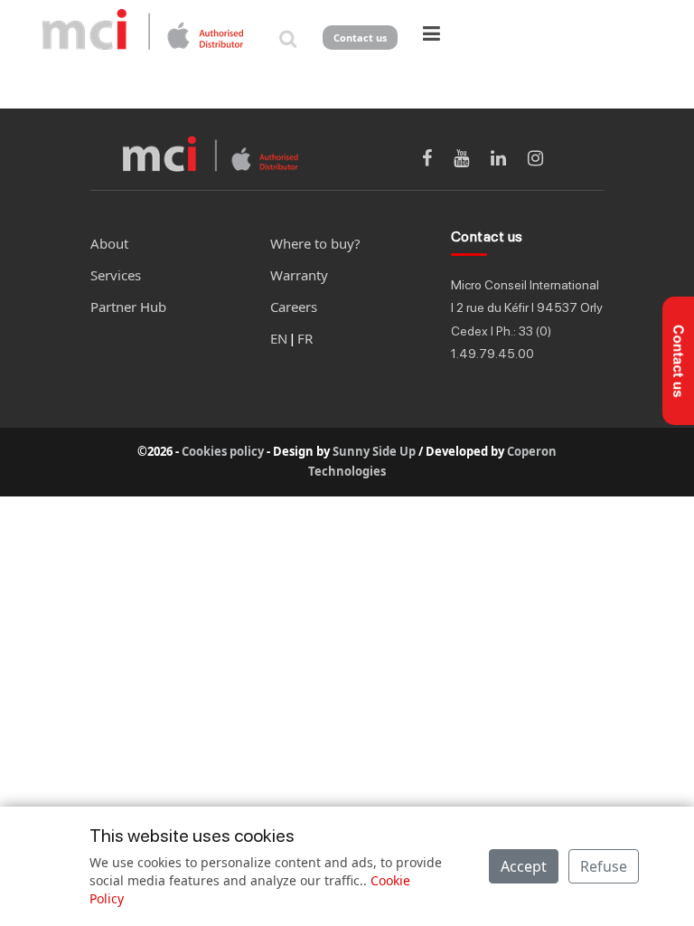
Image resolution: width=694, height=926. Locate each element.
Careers (293, 307)
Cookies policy (223, 451)
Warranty (299, 275)
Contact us (360, 37)
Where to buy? (315, 243)
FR (305, 338)
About (109, 243)
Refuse (603, 866)
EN (278, 338)
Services (115, 275)
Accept (524, 866)
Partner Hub (128, 307)
